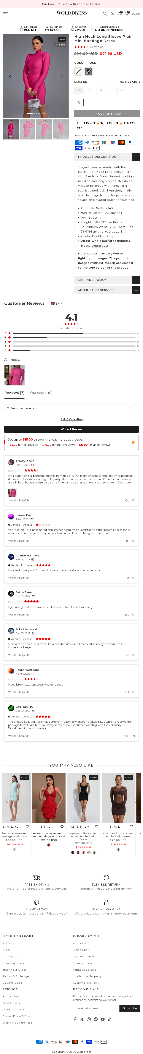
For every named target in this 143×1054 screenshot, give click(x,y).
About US (79, 943)
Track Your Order (14, 969)
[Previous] (10, 76)
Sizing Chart (81, 949)
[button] (89, 47)
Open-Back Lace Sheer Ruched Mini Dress (19, 835)
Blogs (7, 949)
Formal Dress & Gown (17, 1016)
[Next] (61, 76)
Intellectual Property (87, 976)
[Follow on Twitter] (82, 1019)
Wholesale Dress (14, 1009)
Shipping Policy (13, 963)
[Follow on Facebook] (75, 1019)
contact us (99, 245)
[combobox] (135, 408)
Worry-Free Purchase (17, 1022)
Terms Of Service (85, 969)
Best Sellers (11, 996)
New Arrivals (11, 1002)
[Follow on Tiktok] (109, 1019)
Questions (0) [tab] (41, 393)
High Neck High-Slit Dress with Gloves (54, 835)
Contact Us (10, 956)
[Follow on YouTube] (103, 1019)
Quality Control (83, 956)
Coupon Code (12, 982)
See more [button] (124, 482)
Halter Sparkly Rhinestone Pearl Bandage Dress (123, 836)
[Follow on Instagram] (89, 1019)
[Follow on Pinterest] (96, 1019)
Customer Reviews (86, 982)
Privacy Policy (82, 963)
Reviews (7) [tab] (14, 393)
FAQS (7, 943)
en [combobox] (58, 303)
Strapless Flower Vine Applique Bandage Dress (89, 835)
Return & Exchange (16, 976)
